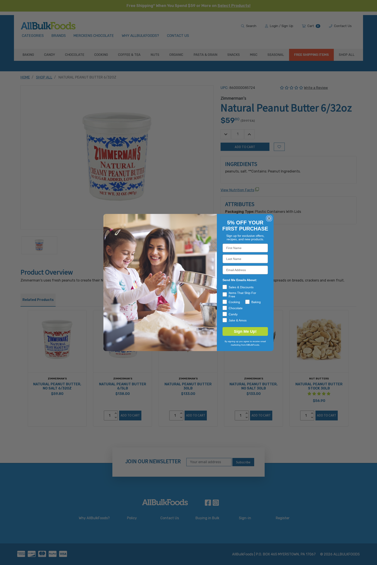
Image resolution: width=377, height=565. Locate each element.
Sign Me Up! (245, 331)
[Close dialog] (269, 218)
